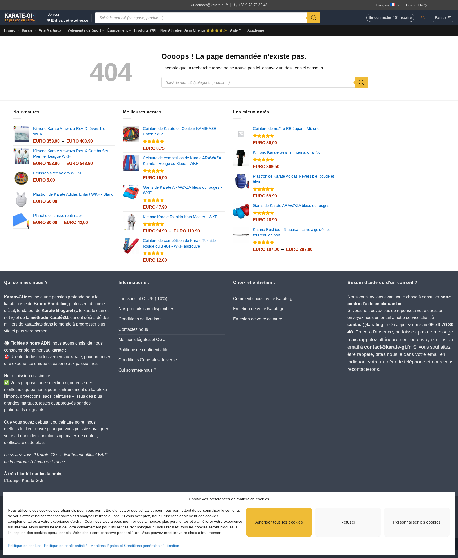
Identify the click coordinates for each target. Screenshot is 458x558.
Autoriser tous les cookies (279, 522)
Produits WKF (146, 30)
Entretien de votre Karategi (258, 308)
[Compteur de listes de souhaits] (423, 18)
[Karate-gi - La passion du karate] (20, 17)
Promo (9, 30)
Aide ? (235, 30)
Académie (255, 30)
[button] (443, 18)
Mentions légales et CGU (142, 339)
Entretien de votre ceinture (257, 319)
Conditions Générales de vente (147, 360)
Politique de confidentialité (66, 545)
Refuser (348, 522)
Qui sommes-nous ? (137, 370)
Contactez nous (133, 329)
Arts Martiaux (50, 30)
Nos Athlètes (171, 30)
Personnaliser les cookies (417, 522)
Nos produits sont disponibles (146, 308)
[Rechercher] (313, 17)
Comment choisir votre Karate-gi (263, 298)
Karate (27, 30)
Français (382, 5)
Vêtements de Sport (84, 30)
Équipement (117, 30)
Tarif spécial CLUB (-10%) (142, 298)
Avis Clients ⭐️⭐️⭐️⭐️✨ (206, 30)
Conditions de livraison (140, 319)
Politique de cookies (24, 545)
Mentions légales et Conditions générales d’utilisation (134, 545)
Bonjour (67, 17)
